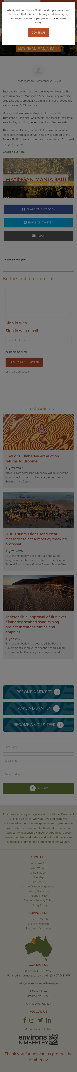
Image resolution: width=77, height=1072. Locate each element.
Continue (38, 32)
